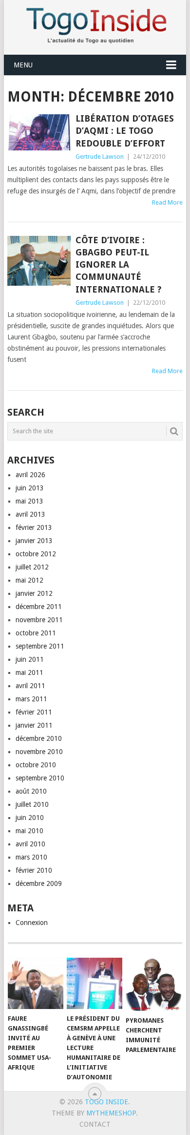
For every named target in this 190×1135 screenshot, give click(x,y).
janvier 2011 (34, 725)
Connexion (32, 922)
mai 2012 (29, 580)
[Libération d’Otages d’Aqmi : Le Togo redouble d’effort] (38, 132)
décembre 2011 (39, 606)
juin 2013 (30, 488)
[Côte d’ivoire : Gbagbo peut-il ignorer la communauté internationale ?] (38, 261)
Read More (167, 202)
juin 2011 (30, 659)
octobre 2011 (36, 633)
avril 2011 (30, 686)
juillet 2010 (32, 804)
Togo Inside (106, 1102)
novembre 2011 (39, 620)
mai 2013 (29, 501)
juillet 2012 (32, 567)
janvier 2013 (34, 541)
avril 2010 (30, 844)
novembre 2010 (39, 752)
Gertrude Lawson (100, 156)
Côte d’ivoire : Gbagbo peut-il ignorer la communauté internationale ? (118, 264)
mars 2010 (31, 857)
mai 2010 (29, 831)
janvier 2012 (34, 593)
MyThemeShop (111, 1113)
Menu (23, 65)
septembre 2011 (40, 646)
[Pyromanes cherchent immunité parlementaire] (153, 984)
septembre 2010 (40, 778)
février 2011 (34, 712)
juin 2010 (30, 817)
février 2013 (34, 527)
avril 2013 (30, 514)
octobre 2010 (36, 765)
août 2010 (31, 791)
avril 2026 (30, 475)
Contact (95, 1124)
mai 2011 (29, 672)
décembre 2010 (39, 738)
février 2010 (34, 870)
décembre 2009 (39, 883)
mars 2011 (31, 699)
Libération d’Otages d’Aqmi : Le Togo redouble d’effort (125, 130)
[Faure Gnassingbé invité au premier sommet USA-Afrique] (35, 983)
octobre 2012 (36, 554)
